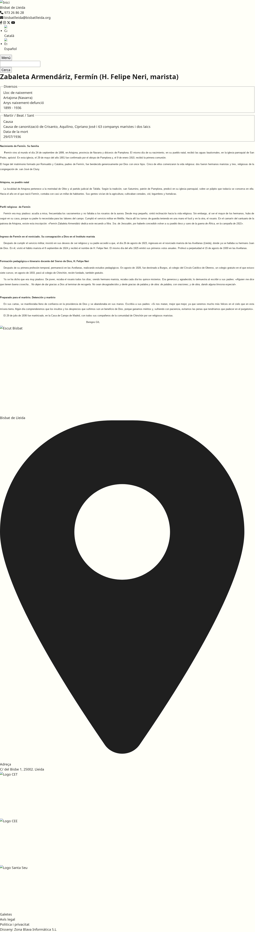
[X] (8, 22)
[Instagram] (4, 22)
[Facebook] (1, 22)
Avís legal (7, 919)
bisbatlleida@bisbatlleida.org (27, 17)
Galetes (6, 914)
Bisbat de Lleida (12, 7)
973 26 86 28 (14, 12)
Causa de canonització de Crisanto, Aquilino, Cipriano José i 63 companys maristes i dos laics (76, 126)
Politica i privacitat (14, 924)
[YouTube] (13, 22)
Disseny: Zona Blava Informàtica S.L (28, 929)
